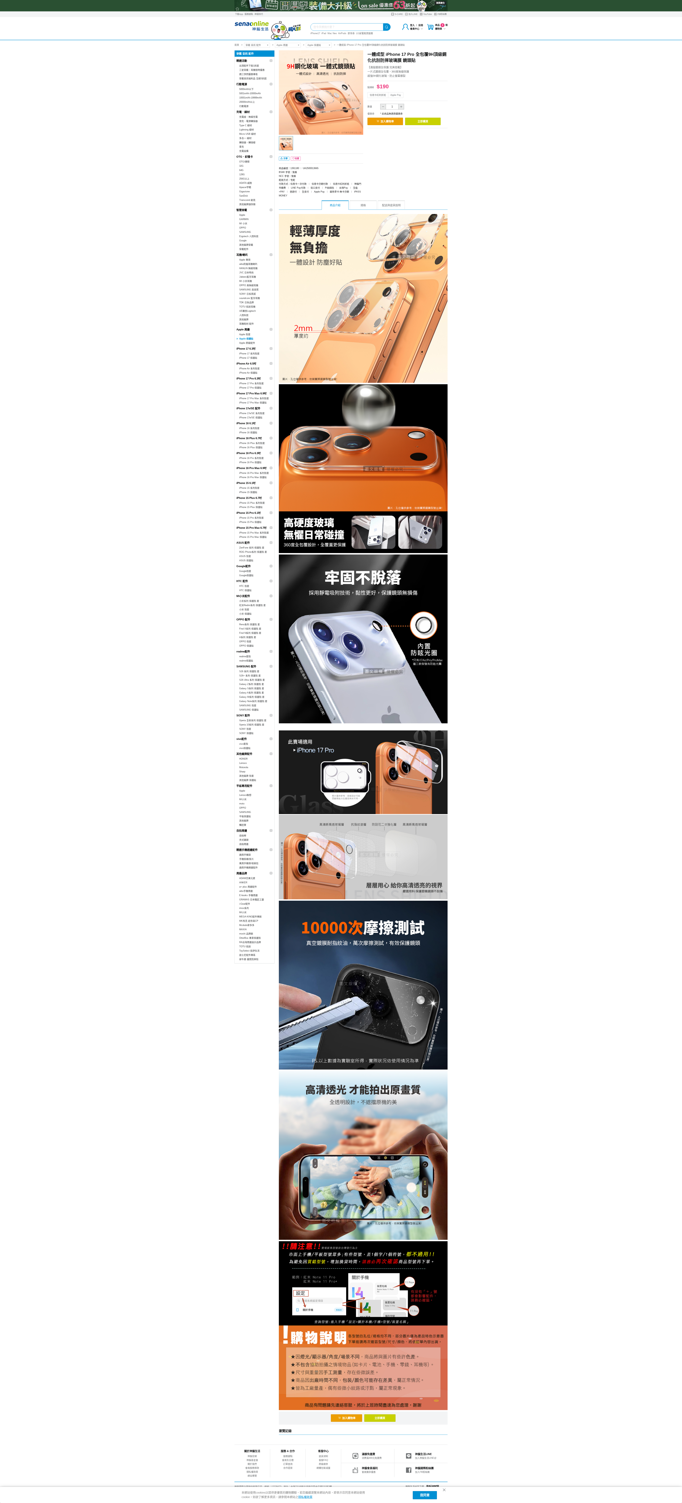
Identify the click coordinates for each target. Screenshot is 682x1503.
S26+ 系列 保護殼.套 (250, 675)
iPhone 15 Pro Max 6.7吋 (251, 527)
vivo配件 (241, 738)
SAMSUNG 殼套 (247, 705)
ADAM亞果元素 (247, 878)
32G (241, 166)
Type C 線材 (245, 125)
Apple (242, 215)
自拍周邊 (241, 830)
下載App (239, 14)
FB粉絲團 (442, 14)
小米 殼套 (244, 609)
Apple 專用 (244, 259)
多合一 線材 (245, 138)
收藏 (297, 158)
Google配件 (243, 566)
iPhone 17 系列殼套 (249, 353)
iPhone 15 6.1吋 (246, 482)
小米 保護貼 (245, 613)
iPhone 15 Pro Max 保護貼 (253, 537)
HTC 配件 (242, 581)
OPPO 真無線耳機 (248, 285)
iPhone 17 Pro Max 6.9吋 (251, 393)
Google (243, 240)
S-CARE (398, 14)
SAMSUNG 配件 (246, 666)
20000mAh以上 (247, 102)
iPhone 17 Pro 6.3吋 (248, 378)
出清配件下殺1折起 (249, 65)
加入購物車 (387, 121)
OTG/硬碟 (244, 161)
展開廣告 (440, 3)
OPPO (242, 227)
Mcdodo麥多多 (246, 925)
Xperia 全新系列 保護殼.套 (252, 720)
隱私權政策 (252, 1471)
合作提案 (288, 1468)
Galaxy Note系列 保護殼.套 (253, 701)
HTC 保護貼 (245, 590)
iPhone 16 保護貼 (248, 432)
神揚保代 (259, 14)
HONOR (243, 758)
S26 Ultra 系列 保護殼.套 (252, 680)
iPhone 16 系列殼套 (249, 428)
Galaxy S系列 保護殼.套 (251, 688)
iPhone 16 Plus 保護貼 (250, 447)
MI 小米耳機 (245, 281)
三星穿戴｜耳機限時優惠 (252, 70)
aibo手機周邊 (246, 891)
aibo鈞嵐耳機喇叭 (248, 264)
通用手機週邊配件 (248, 867)
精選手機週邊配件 (247, 849)
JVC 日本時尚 (246, 272)
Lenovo (243, 763)
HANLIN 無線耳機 (248, 268)
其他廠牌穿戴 (246, 244)
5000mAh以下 (246, 89)
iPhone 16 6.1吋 (246, 423)
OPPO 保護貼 (246, 645)
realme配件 (243, 651)
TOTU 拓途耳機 (247, 306)
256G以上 (244, 178)
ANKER (243, 882)
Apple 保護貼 (314, 45)
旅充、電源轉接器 (248, 121)
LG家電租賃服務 (364, 33)
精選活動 (241, 60)
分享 (285, 158)
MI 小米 (243, 223)
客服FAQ (323, 1460)
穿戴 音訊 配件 (253, 45)
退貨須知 (323, 1456)
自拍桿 (242, 835)
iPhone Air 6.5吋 (246, 363)
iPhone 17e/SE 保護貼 (250, 417)
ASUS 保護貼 (246, 560)
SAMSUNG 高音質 (249, 289)
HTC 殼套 (244, 586)
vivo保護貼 (244, 748)
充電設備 (243, 151)
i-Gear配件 (244, 903)
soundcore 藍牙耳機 (249, 298)
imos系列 (244, 908)
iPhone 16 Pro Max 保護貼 (253, 477)
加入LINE (413, 14)
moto (241, 803)
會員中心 (414, 28)
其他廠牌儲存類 (247, 204)
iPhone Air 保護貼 (248, 372)
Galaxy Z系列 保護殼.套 (251, 684)
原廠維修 (323, 1464)
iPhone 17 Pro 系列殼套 (251, 383)
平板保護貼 (245, 816)
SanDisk (243, 195)
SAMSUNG (245, 232)
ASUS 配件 (243, 542)
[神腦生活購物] (268, 28)
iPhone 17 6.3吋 (246, 348)
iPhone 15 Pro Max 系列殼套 (254, 532)
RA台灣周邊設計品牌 (250, 942)
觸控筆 (242, 825)
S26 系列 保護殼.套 (249, 671)
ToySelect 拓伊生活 (249, 950)
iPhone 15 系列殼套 (249, 488)
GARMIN (243, 219)
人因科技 (243, 315)
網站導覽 (252, 1475)
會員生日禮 (288, 1460)
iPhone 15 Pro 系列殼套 (251, 517)
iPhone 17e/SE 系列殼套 (252, 413)
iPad (323, 33)
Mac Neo (332, 33)
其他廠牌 (243, 319)
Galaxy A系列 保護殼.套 (251, 692)
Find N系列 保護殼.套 (250, 633)
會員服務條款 (252, 1468)
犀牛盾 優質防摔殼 (248, 959)
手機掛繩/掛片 (246, 859)
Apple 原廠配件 (247, 343)
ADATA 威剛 (245, 183)
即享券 (351, 33)
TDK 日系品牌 (246, 302)
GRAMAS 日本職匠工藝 (251, 899)
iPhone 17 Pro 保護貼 (250, 387)
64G (241, 170)
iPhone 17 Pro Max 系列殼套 (254, 398)
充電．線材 (243, 111)
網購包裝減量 (323, 1468)
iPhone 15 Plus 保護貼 (250, 507)
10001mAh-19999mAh (250, 97)
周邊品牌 (241, 873)
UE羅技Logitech (247, 311)
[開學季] (341, 5)
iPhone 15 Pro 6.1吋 (248, 512)
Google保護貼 (246, 575)
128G (242, 174)
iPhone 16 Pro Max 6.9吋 (251, 468)
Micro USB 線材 (247, 134)
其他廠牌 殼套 (246, 776)
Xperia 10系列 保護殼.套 (251, 724)
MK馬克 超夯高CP (248, 921)
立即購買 (423, 121)
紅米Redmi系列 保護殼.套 (252, 605)
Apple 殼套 (244, 334)
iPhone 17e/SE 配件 (248, 408)
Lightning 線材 (246, 129)
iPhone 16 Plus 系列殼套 (252, 443)
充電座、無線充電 (248, 117)
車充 (241, 146)
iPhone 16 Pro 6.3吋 (248, 453)
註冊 (420, 25)
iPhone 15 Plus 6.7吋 (249, 497)
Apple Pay (395, 95)
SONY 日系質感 (247, 294)
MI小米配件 (243, 596)
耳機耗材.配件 (246, 323)
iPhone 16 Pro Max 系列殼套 (254, 473)
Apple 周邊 (282, 45)
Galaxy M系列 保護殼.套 (251, 697)
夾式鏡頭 (243, 839)
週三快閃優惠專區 (248, 74)
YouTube (427, 14)
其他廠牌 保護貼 (247, 780)
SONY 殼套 (245, 729)
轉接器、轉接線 (247, 142)
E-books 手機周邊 (248, 895)
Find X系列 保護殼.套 (250, 628)
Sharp (242, 771)
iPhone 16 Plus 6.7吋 (249, 438)
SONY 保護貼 (246, 733)
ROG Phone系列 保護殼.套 (253, 552)
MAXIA (243, 929)
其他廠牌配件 (244, 753)
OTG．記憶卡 (244, 156)
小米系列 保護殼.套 (249, 601)
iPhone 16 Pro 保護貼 (250, 462)
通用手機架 (245, 854)
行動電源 (241, 84)
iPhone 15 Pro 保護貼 (250, 522)
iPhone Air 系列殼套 (249, 368)
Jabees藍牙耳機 (247, 276)
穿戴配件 (243, 249)
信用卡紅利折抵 (378, 95)
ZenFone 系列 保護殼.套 (251, 547)
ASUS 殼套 (245, 556)
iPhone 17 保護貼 (248, 358)
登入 (412, 25)
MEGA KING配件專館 (250, 916)
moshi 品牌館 (246, 933)
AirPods (342, 33)
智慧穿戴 (241, 209)
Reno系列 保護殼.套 (249, 624)
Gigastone (244, 191)
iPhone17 (315, 33)
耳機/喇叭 (242, 254)
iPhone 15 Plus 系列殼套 (252, 503)
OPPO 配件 (243, 619)
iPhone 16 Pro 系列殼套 (251, 458)
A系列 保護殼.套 (247, 637)
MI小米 (243, 799)
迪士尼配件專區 (247, 955)
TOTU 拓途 (245, 946)
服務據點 (249, 14)
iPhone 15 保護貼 (248, 492)
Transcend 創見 (247, 200)
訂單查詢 (288, 1464)
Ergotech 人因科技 (248, 236)
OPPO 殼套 (245, 641)
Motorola (243, 767)
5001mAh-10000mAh (250, 93)
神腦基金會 (252, 1460)
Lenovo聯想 (245, 795)
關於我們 (252, 1464)
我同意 (425, 1495)
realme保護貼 (246, 660)
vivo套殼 (243, 744)
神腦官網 (252, 1456)
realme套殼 (245, 656)
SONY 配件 (243, 715)
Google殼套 (245, 571)
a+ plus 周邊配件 (248, 886)
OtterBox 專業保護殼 (250, 938)
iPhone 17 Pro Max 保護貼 (253, 402)
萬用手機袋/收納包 (248, 863)
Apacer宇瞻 (245, 187)
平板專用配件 (244, 785)
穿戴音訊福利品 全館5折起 (253, 78)
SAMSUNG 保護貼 (249, 709)
